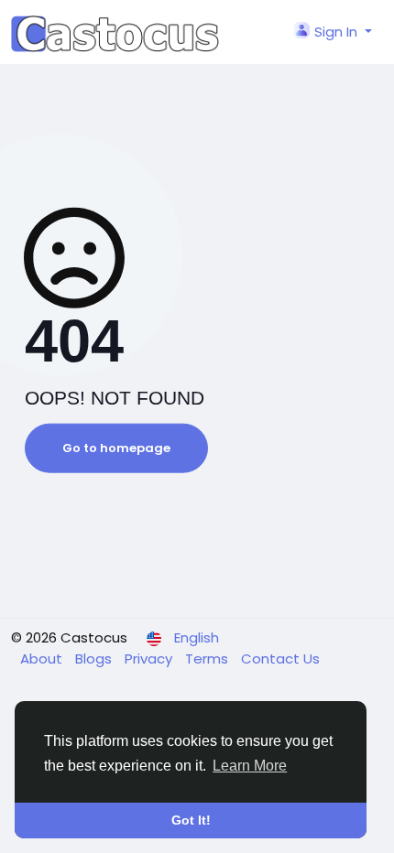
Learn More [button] (250, 765)
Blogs (95, 658)
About (43, 658)
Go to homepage (116, 448)
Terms (208, 658)
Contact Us (280, 658)
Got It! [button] (191, 820)
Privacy (150, 658)
